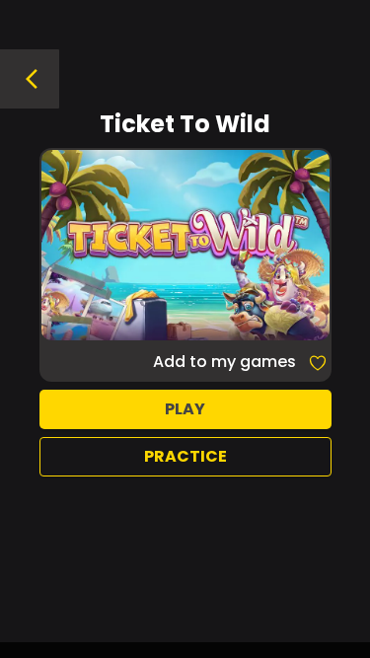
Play (185, 409)
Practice (185, 456)
